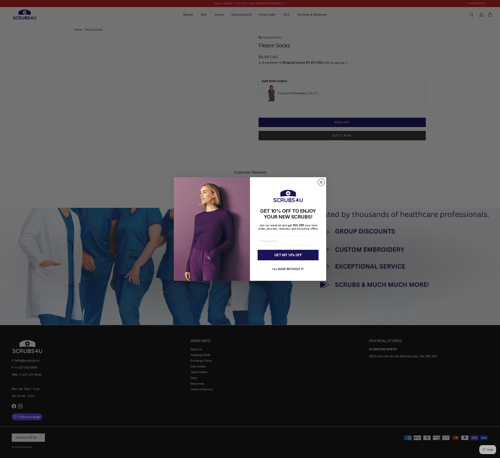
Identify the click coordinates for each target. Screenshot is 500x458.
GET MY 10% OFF (288, 255)
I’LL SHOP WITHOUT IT (288, 269)
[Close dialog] (321, 182)
